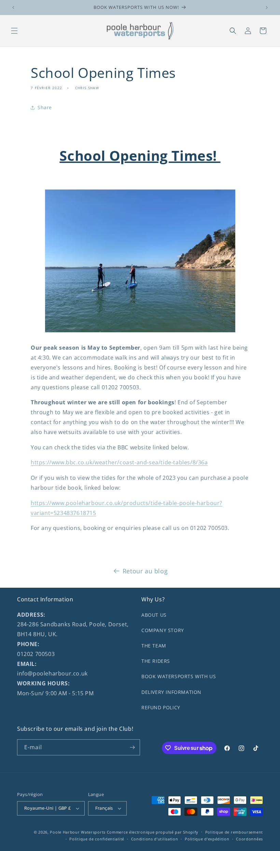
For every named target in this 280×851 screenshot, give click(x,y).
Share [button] (45, 107)
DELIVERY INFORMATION (171, 692)
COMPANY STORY (162, 630)
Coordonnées (249, 838)
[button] (14, 30)
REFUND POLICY (160, 707)
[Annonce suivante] (266, 7)
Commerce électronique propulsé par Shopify (152, 832)
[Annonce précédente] (13, 7)
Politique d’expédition (207, 838)
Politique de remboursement (234, 832)
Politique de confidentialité (96, 838)
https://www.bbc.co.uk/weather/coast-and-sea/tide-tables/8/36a (119, 462)
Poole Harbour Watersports (78, 832)
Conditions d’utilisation (154, 838)
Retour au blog (145, 571)
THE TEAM (153, 645)
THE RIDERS (155, 661)
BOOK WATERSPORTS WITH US (178, 676)
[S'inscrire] (132, 747)
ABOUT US (154, 615)
